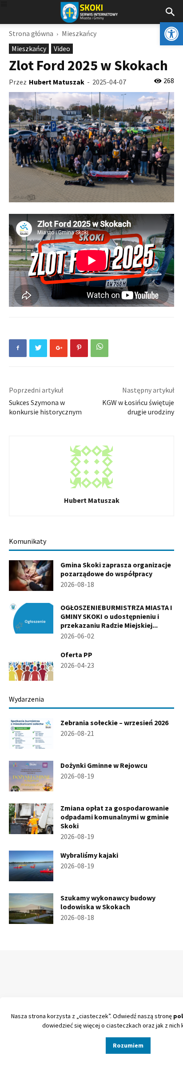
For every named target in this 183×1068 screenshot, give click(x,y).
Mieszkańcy (79, 33)
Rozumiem (128, 1045)
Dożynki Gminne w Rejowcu (103, 765)
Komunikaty (27, 541)
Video (62, 48)
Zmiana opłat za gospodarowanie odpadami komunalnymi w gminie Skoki (114, 816)
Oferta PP (76, 654)
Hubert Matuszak (56, 81)
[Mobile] (4, 4)
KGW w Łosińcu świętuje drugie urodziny (138, 407)
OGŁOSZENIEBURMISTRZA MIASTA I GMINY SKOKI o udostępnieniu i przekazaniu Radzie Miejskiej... (116, 616)
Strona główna (31, 33)
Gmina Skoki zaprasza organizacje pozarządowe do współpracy (115, 569)
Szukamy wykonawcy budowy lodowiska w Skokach (107, 902)
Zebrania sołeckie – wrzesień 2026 (114, 722)
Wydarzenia (26, 699)
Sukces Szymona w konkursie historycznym (45, 407)
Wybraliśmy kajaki (89, 855)
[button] (171, 33)
